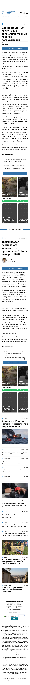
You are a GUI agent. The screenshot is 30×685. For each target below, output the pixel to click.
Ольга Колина (6, 43)
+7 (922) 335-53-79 (19, 634)
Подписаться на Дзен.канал (15, 48)
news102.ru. (6, 88)
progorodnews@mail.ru (14, 607)
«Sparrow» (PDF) (18, 673)
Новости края (7, 458)
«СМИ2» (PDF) (11, 673)
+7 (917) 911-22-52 (14, 604)
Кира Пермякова (13, 260)
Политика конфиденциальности (14, 682)
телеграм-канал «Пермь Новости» (14, 149)
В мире (5, 238)
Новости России (8, 24)
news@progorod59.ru (22, 633)
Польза (5, 557)
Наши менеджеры (14, 609)
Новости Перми (7, 585)
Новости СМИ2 (6, 198)
